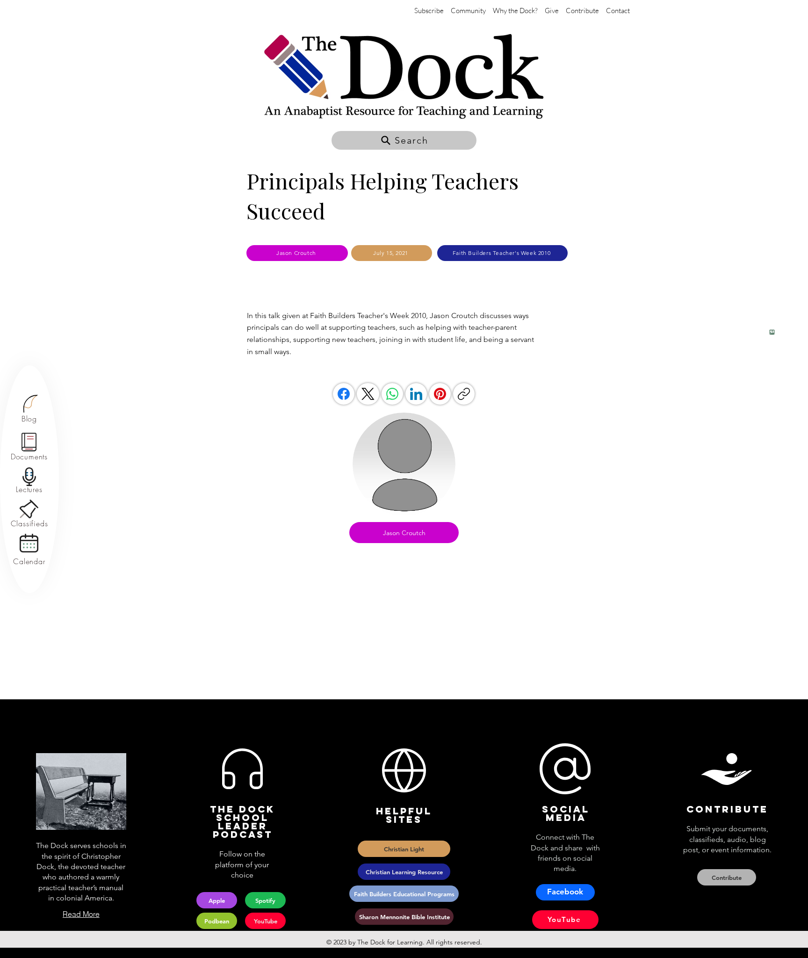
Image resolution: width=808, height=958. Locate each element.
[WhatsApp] (392, 394)
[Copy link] (464, 394)
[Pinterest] (440, 394)
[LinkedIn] (416, 394)
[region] (29, 409)
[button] (404, 140)
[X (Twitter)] (368, 394)
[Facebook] (343, 394)
